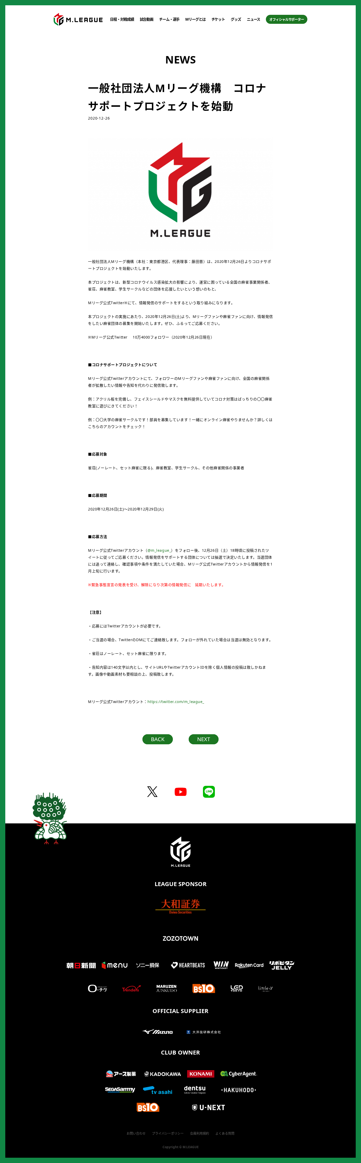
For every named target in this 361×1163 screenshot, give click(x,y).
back (157, 739)
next (203, 739)
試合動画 (147, 19)
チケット (218, 19)
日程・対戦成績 (122, 19)
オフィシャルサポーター (286, 19)
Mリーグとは (195, 19)
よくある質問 (224, 1133)
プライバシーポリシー (168, 1133)
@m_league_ (159, 550)
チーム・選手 (169, 19)
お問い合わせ (136, 1133)
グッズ (236, 19)
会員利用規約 (199, 1133)
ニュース (253, 19)
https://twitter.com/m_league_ (175, 701)
